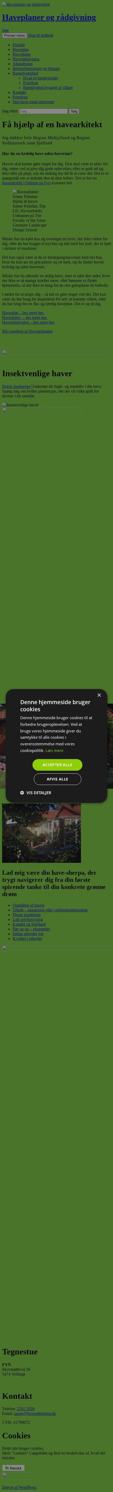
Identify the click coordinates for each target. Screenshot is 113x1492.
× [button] (99, 695)
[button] (35, 792)
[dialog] (56, 746)
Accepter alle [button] (57, 764)
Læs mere (54, 750)
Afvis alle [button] (57, 779)
